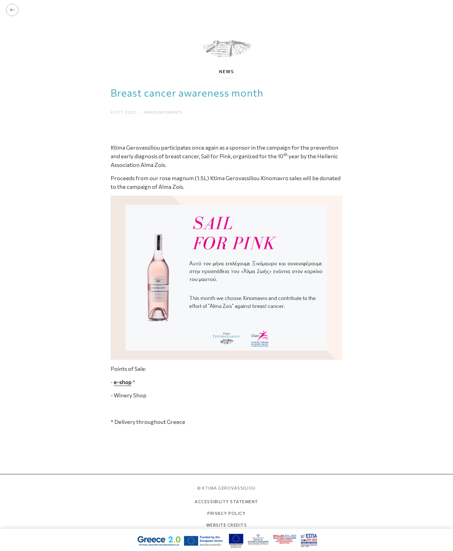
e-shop (123, 382)
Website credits (226, 525)
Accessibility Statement (226, 501)
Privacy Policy (226, 513)
